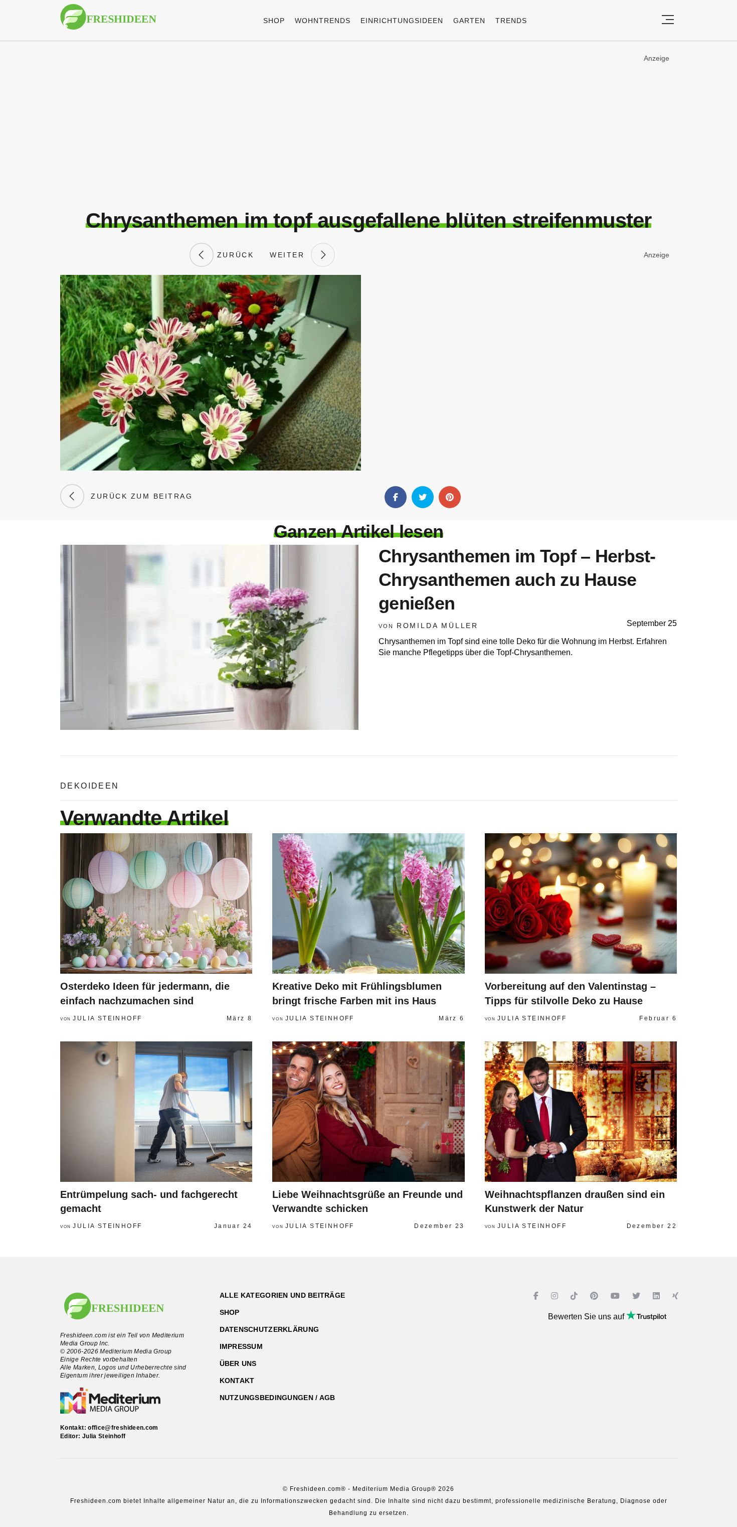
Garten (469, 21)
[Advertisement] (368, 125)
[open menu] (668, 20)
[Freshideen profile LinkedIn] (657, 1296)
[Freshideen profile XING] (676, 1296)
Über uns (238, 1363)
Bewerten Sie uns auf (587, 1316)
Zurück (234, 255)
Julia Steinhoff (107, 1018)
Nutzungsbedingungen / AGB (277, 1398)
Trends (511, 21)
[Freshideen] (108, 22)
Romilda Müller (437, 626)
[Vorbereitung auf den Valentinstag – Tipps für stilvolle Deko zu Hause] (581, 903)
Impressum (241, 1346)
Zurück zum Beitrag (138, 496)
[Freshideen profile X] (637, 1296)
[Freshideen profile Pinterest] (595, 1296)
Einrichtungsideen (401, 21)
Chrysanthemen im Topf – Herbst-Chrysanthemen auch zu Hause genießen (517, 580)
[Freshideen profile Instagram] (556, 1296)
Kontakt (237, 1381)
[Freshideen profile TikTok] (575, 1296)
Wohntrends (322, 21)
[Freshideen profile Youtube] (616, 1296)
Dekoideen (89, 786)
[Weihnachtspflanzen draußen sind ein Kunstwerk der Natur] (581, 1111)
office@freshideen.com (123, 1427)
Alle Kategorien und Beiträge (282, 1295)
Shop (274, 21)
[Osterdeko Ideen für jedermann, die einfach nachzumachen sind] (156, 903)
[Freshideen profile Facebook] (537, 1296)
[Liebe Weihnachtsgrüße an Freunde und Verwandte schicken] (368, 1111)
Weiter (290, 255)
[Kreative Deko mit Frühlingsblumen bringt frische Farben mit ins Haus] (368, 903)
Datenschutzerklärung (269, 1329)
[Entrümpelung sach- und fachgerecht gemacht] (156, 1111)
